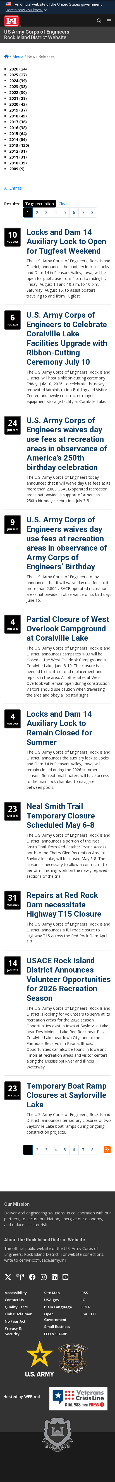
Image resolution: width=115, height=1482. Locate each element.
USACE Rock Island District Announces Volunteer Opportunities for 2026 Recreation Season (69, 979)
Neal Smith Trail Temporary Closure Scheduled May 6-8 (61, 816)
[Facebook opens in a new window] (32, 1277)
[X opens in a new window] (8, 1277)
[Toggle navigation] (106, 21)
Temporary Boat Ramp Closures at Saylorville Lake (67, 1095)
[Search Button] (97, 21)
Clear (63, 203)
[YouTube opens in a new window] (65, 1277)
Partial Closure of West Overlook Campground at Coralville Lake (68, 629)
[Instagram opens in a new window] (44, 1277)
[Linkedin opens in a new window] (55, 1277)
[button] (27, 10)
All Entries (13, 188)
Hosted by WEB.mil (21, 1396)
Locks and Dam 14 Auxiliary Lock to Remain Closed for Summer (59, 728)
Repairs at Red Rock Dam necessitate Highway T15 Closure (64, 905)
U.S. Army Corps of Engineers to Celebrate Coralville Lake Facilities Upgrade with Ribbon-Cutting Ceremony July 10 (67, 338)
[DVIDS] (20, 1277)
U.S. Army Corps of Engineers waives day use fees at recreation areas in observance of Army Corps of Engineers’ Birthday (67, 543)
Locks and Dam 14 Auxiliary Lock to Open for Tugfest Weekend (66, 242)
